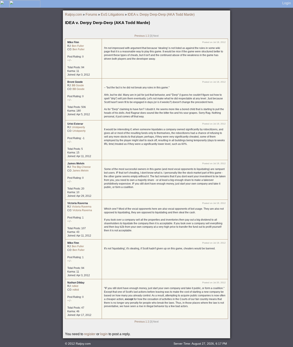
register (89, 334)
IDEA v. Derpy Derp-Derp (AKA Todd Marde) (161, 14)
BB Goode (78, 85)
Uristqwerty (78, 127)
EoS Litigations (112, 14)
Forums (91, 14)
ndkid (75, 286)
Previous (139, 35)
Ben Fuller (78, 45)
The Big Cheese (81, 166)
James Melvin (80, 170)
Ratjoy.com (73, 14)
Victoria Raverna (81, 206)
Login (286, 3)
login (104, 334)
